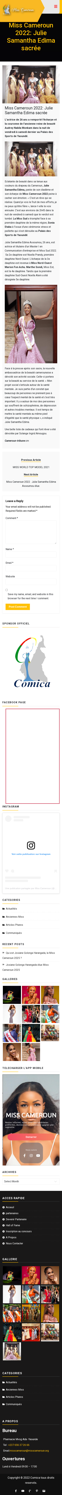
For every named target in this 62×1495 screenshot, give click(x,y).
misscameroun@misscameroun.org (29, 1450)
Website (10, 576)
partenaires (12, 1213)
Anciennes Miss (15, 916)
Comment (12, 518)
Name (10, 549)
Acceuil (10, 1207)
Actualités (11, 908)
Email (9, 562)
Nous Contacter (14, 1243)
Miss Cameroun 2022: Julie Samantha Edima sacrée (29, 110)
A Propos (11, 1237)
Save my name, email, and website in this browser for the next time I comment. (30, 596)
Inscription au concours (19, 1231)
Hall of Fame (13, 1225)
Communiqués (14, 932)
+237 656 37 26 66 (18, 1444)
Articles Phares (14, 924)
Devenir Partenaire (16, 1219)
